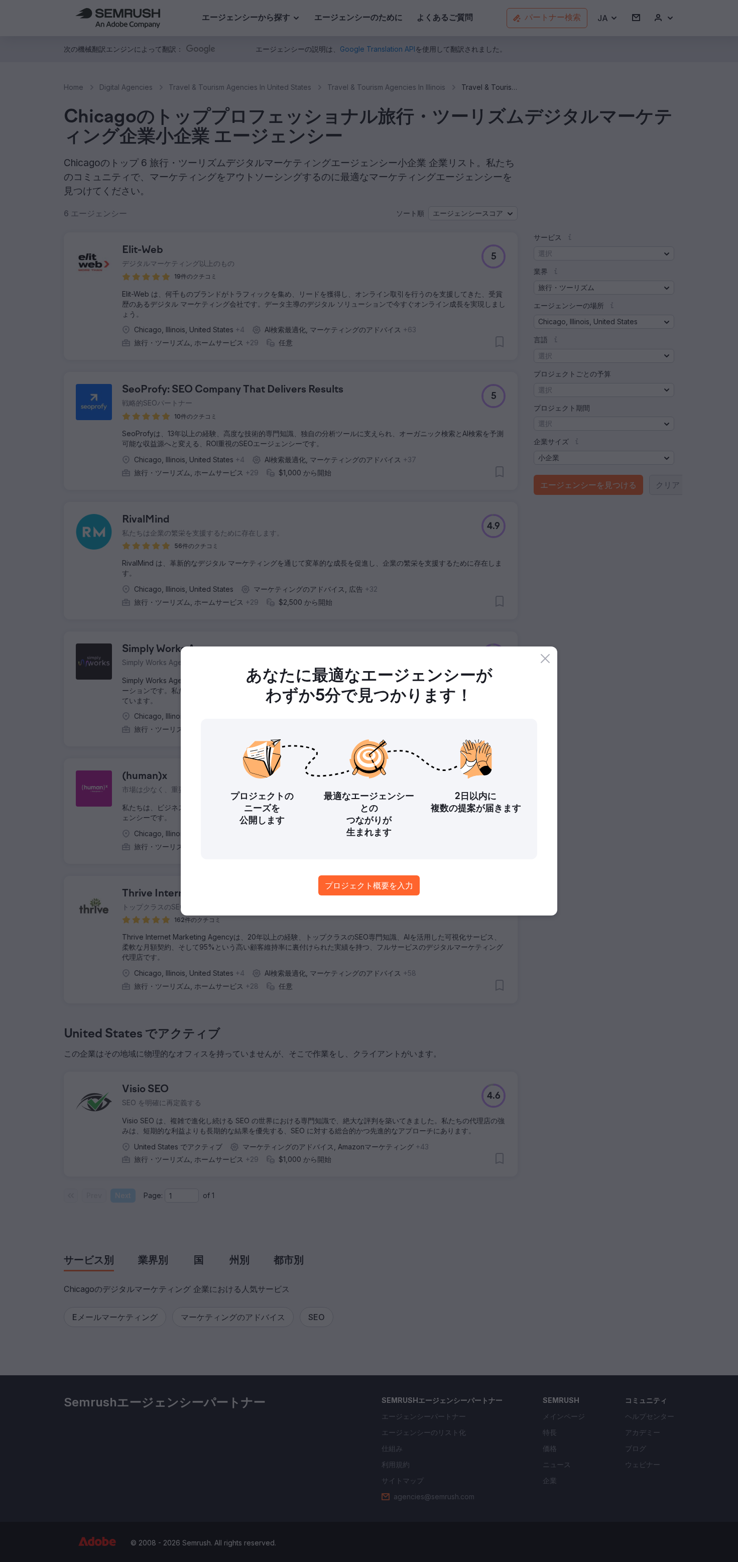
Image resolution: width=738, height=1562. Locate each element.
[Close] (545, 658)
